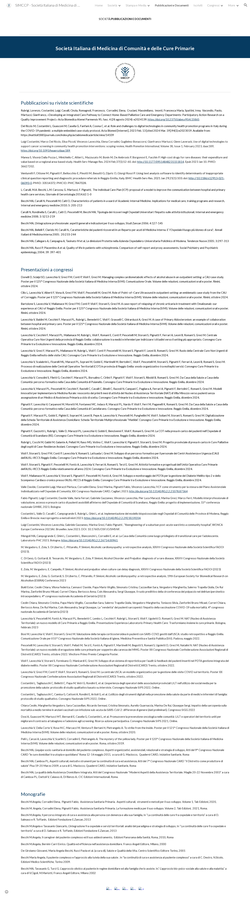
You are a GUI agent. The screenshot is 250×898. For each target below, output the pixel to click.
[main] (125, 19)
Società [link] (112, 5)
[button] (245, 5)
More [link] (231, 5)
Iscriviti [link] (197, 5)
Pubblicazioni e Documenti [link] (172, 5)
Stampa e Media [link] (136, 5)
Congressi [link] (213, 5)
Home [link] (99, 5)
